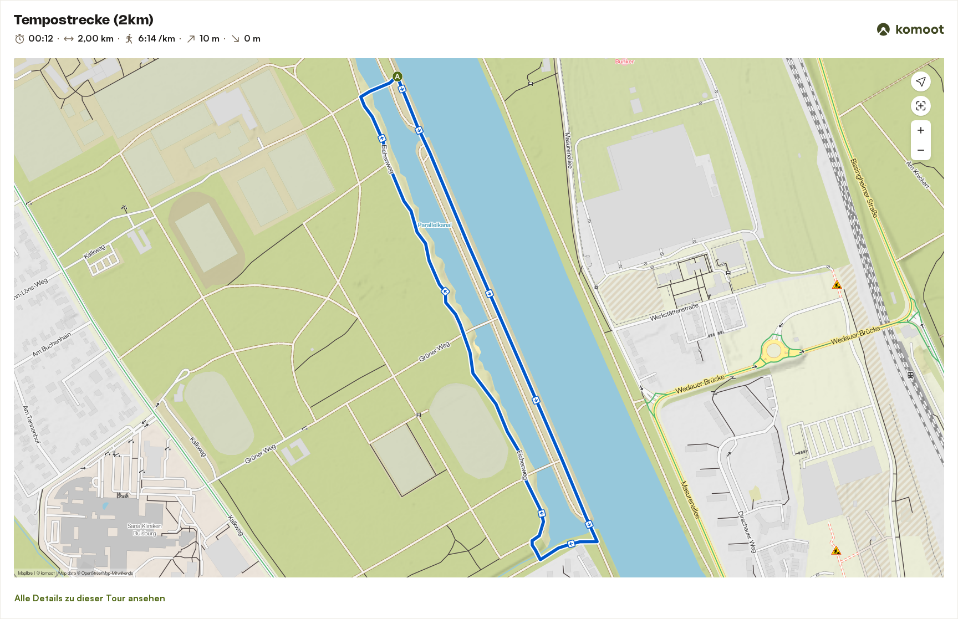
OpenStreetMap (95, 573)
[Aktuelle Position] (921, 81)
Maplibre (25, 573)
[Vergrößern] (921, 130)
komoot (48, 573)
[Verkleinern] (921, 150)
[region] (479, 317)
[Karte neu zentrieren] (921, 106)
